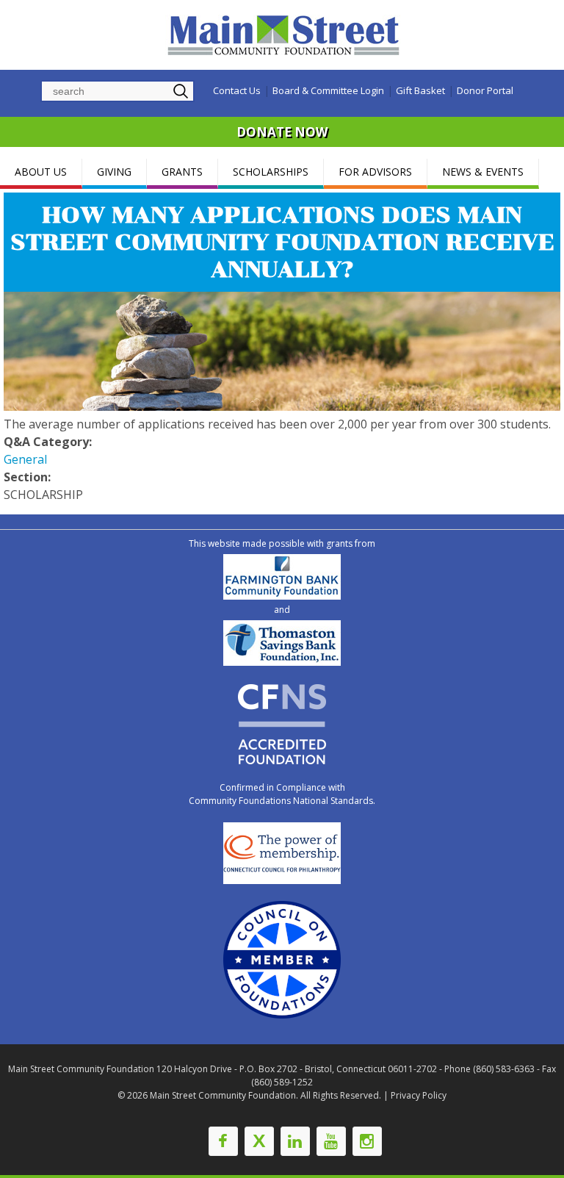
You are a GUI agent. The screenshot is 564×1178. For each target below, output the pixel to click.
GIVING (114, 172)
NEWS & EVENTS (483, 172)
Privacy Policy (418, 1095)
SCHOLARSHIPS (270, 172)
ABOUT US (41, 172)
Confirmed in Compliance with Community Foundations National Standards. (282, 794)
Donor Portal (485, 90)
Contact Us (237, 90)
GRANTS (182, 172)
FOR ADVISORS (375, 172)
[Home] (285, 35)
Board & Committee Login (328, 90)
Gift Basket (420, 90)
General (25, 459)
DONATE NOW (282, 131)
